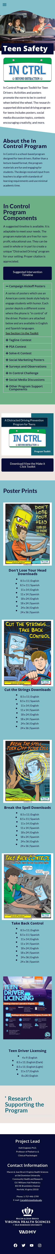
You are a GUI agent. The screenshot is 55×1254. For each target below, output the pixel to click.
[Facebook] (15, 1245)
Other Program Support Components (26, 387)
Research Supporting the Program (24, 1104)
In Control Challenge (23, 373)
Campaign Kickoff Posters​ (27, 286)
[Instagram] (39, 1245)
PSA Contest (17, 347)
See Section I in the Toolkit (22, 333)
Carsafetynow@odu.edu (31, 1200)
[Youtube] (31, 1245)
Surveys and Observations (27, 366)
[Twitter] (23, 1245)
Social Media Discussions (27, 380)
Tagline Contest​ (20, 340)
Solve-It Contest (20, 353)
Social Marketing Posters (26, 360)
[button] (4, 4)
